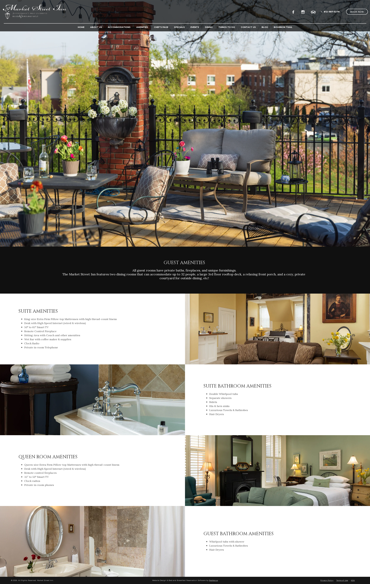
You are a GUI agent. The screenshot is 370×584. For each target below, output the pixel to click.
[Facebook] (294, 11)
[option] (185, 123)
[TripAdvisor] (313, 11)
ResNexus (213, 580)
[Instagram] (303, 11)
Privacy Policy (326, 580)
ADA (353, 580)
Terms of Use (342, 580)
